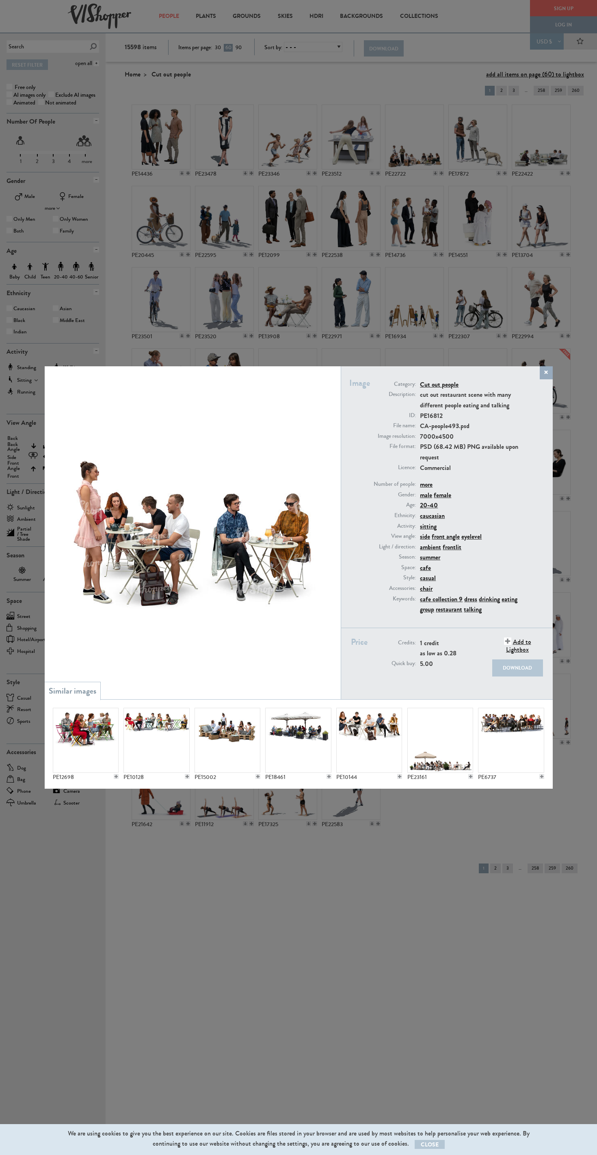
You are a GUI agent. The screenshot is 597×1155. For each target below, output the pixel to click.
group (427, 609)
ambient (430, 547)
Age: (411, 505)
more (426, 484)
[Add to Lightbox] (116, 776)
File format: (402, 446)
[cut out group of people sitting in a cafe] (86, 740)
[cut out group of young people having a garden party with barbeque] (227, 740)
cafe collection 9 (441, 599)
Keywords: (404, 599)
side (425, 536)
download (517, 668)
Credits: (407, 643)
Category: (405, 384)
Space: (408, 567)
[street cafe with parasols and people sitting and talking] (298, 740)
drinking (489, 599)
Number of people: (395, 484)
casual (428, 578)
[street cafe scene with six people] (156, 740)
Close (430, 1144)
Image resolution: (397, 436)
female (442, 495)
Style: (409, 578)
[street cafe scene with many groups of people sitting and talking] (511, 740)
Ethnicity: (405, 515)
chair (426, 588)
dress (470, 599)
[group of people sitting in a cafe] (369, 740)
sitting (428, 526)
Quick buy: (404, 663)
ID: (412, 415)
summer (430, 557)
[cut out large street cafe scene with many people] (440, 740)
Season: (407, 557)
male (426, 495)
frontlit (452, 547)
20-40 (429, 505)
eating (509, 599)
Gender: (407, 495)
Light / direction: (397, 547)
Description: (402, 394)
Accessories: (402, 588)
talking (473, 609)
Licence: (407, 467)
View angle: (403, 536)
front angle (446, 536)
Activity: (406, 526)
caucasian (432, 515)
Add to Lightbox (518, 645)
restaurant (449, 609)
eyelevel (471, 536)
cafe (425, 567)
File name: (404, 426)
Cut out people (439, 384)
